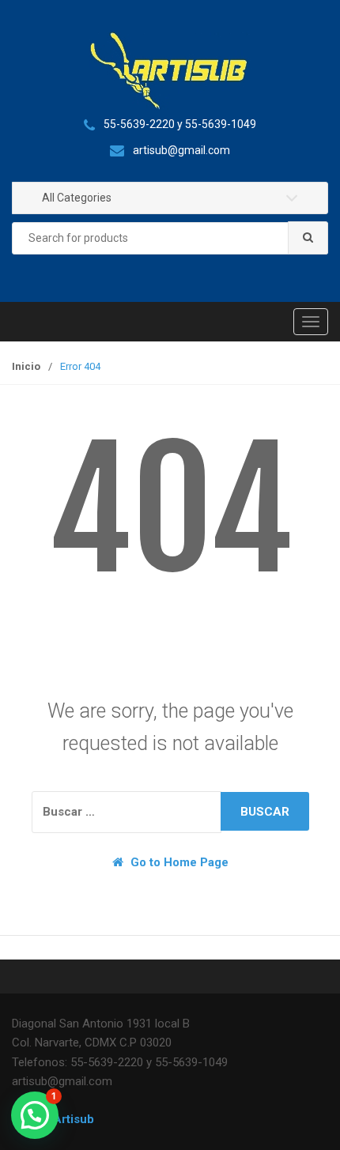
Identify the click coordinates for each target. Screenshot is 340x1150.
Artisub (73, 1119)
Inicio (26, 366)
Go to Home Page (178, 862)
